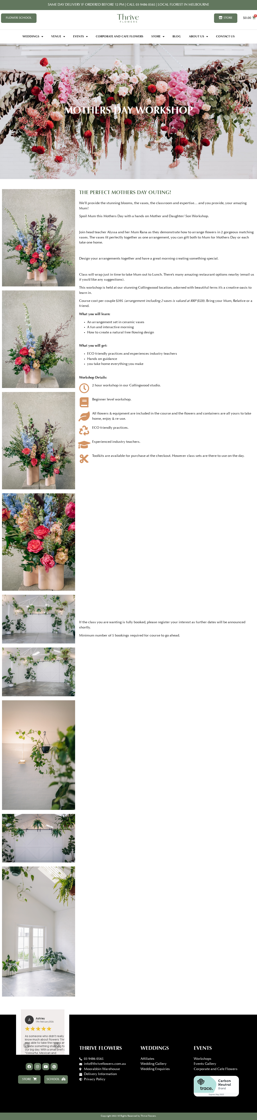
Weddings (30, 36)
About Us (196, 36)
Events (78, 36)
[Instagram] (37, 1066)
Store (156, 36)
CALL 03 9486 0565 (141, 5)
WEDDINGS (155, 1048)
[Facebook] (29, 1066)
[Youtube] (45, 1066)
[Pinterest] (54, 1066)
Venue (56, 36)
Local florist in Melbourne (183, 5)
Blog (176, 36)
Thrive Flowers (100, 1048)
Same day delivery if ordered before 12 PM (86, 5)
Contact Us (225, 36)
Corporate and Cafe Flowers (119, 36)
